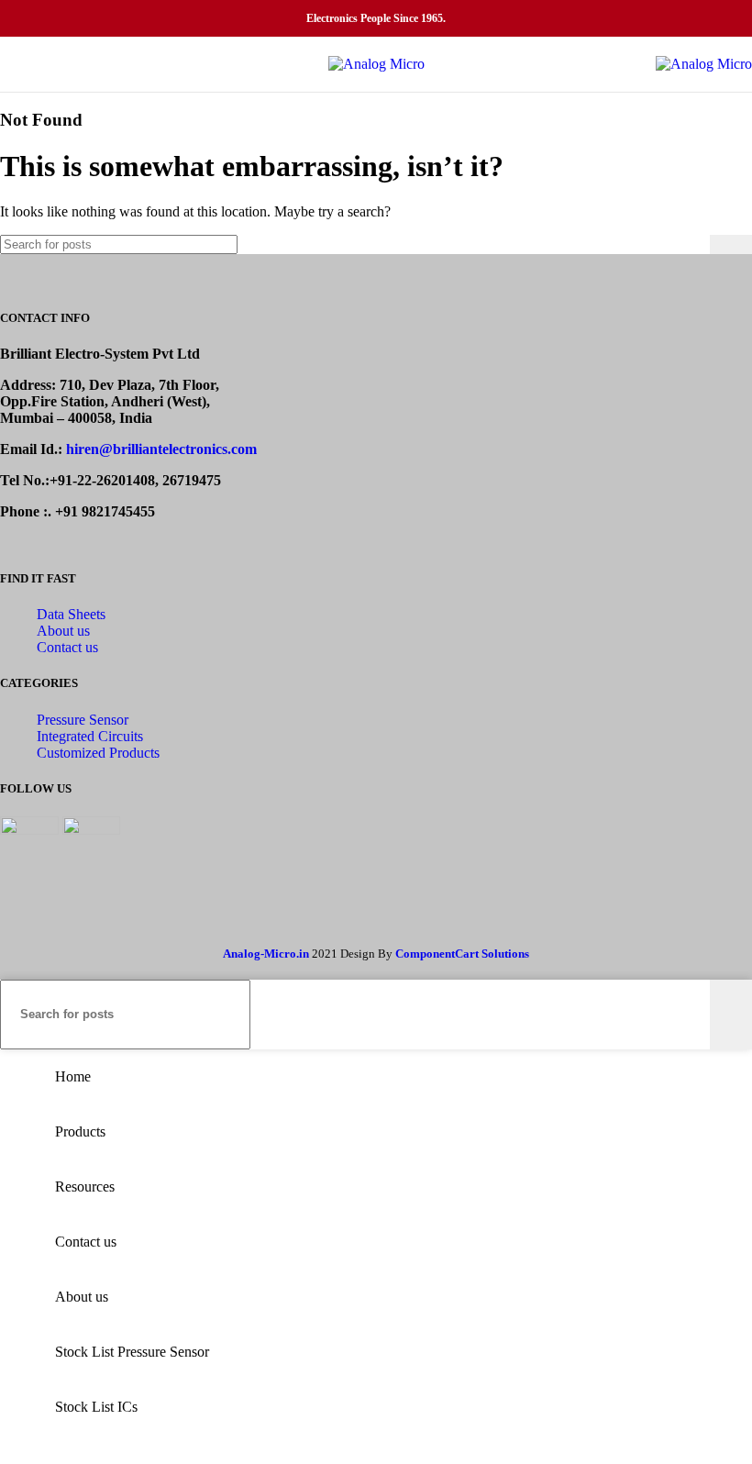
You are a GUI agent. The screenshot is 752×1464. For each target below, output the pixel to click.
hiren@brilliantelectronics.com (161, 449)
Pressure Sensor (82, 719)
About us (63, 630)
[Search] (731, 244)
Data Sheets (71, 614)
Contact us (67, 647)
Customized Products (98, 752)
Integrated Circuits (90, 736)
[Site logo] (376, 64)
